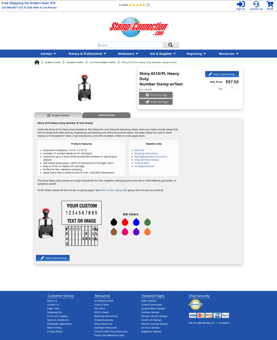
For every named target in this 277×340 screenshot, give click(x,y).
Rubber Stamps (53, 62)
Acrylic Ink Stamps (151, 319)
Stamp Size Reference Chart (109, 335)
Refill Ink (139, 150)
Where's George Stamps (154, 323)
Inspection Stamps (151, 331)
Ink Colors (99, 308)
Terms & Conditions (58, 319)
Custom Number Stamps (103, 62)
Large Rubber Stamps (153, 308)
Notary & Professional (86, 54)
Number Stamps (75, 62)
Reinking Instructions (146, 153)
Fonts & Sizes (141, 162)
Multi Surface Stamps (111, 190)
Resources (227, 54)
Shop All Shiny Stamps (146, 159)
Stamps (47, 54)
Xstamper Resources (105, 327)
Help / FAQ (53, 308)
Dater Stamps (148, 300)
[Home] (37, 62)
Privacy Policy (54, 331)
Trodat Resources (103, 319)
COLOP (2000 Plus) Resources (110, 331)
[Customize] (222, 74)
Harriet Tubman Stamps (154, 316)
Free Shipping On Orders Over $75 (29, 5)
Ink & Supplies (161, 54)
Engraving (195, 54)
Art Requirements (144, 166)
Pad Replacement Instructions (150, 156)
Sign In (241, 8)
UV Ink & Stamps (150, 327)
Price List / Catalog (57, 316)
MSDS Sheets (101, 312)
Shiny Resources (103, 323)
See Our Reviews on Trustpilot (209, 322)
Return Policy (54, 327)
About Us (52, 300)
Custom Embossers (151, 304)
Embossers (126, 54)
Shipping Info (54, 312)
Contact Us (256, 8)
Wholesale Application (59, 323)
